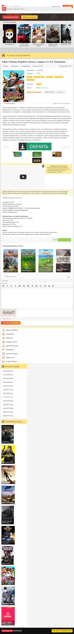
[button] (3, 286)
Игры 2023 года (39, 77)
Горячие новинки (29, 17)
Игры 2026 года (8, 371)
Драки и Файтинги (12, 330)
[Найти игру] (4, 9)
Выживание (30, 80)
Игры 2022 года (8, 386)
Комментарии (37, 66)
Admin (39, 84)
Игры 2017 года (8, 404)
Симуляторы (59, 77)
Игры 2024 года (8, 378)
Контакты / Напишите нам (62, 631)
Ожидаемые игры (11, 17)
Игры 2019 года (8, 397)
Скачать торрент (64, 240)
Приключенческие (12, 346)
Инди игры (9, 338)
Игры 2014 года (8, 416)
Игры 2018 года (8, 401)
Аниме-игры (10, 357)
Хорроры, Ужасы (11, 342)
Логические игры (11, 353)
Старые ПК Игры (11, 361)
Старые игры (65, 17)
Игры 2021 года (8, 389)
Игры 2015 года (8, 412)
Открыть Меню (7, 50)
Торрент (29, 77)
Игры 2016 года (8, 408)
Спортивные (10, 334)
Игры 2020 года (8, 393)
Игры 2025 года (8, 374)
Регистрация (56, 6)
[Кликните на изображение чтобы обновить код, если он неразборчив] (8, 316)
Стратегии (49, 77)
